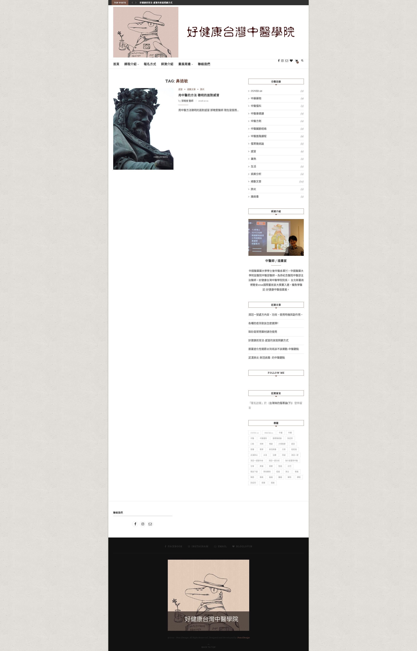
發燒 (280, 466)
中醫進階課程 (277, 136)
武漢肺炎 (254, 455)
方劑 (284, 449)
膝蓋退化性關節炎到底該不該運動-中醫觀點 (160, 4)
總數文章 (191, 89)
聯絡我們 (204, 64)
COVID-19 (277, 90)
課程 (299, 477)
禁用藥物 (267, 472)
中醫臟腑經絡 (277, 128)
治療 (274, 455)
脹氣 (261, 477)
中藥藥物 (277, 98)
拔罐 (252, 449)
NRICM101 (268, 433)
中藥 (290, 433)
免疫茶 (290, 438)
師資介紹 (167, 64)
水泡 (265, 455)
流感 (284, 455)
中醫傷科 (277, 105)
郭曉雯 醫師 (187, 100)
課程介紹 (130, 64)
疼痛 (261, 466)
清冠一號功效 (274, 461)
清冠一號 (294, 455)
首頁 (116, 64)
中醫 (252, 438)
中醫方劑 (277, 121)
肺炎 (202, 89)
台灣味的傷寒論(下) (280, 403)
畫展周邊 (184, 64)
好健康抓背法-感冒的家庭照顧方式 (268, 340)
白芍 (289, 466)
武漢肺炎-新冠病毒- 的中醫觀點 (266, 357)
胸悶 (252, 477)
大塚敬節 (282, 444)
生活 (277, 166)
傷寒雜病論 (277, 143)
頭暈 (263, 483)
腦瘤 (271, 477)
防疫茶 (253, 483)
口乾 (252, 444)
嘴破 (271, 444)
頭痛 (272, 483)
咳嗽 (261, 444)
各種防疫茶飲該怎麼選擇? (263, 323)
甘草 (252, 466)
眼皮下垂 (254, 472)
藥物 (289, 477)
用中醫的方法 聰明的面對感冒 (198, 95)
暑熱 (277, 158)
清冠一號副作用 (257, 461)
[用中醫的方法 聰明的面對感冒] (143, 129)
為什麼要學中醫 (291, 461)
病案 (271, 466)
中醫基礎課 (277, 113)
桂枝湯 (294, 449)
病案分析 (277, 174)
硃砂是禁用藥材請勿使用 (262, 331)
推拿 (261, 449)
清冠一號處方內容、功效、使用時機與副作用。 (275, 314)
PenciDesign (243, 637)
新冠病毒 (272, 449)
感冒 (180, 89)
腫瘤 (280, 477)
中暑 (280, 433)
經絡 (278, 472)
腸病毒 (277, 196)
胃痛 (296, 472)
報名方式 (150, 64)
